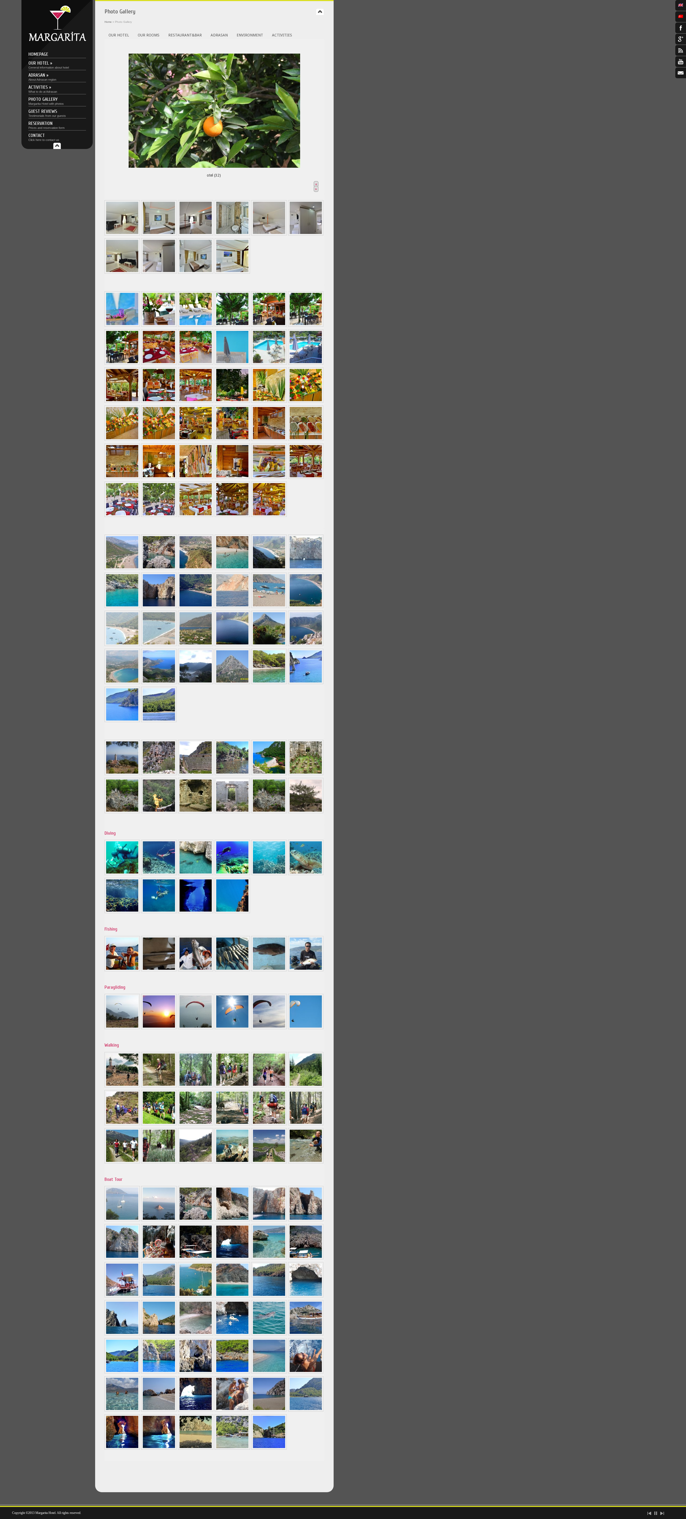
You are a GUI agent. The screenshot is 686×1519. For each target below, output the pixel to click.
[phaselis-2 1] (269, 812)
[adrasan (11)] (232, 606)
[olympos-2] (269, 774)
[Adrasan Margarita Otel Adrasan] (57, 40)
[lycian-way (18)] (305, 1162)
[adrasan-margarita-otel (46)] (195, 1410)
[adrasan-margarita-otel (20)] (195, 439)
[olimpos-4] (195, 812)
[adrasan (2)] (159, 568)
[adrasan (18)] (269, 645)
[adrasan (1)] (122, 568)
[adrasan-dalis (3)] (195, 874)
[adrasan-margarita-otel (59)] (195, 1448)
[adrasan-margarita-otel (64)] (159, 515)
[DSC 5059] (195, 325)
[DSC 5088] (195, 234)
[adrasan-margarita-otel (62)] (159, 721)
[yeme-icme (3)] (232, 363)
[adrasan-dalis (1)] (122, 874)
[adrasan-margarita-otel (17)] (305, 401)
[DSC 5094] (232, 234)
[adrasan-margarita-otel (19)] (159, 439)
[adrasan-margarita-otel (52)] (122, 912)
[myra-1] (159, 774)
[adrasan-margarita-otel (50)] (122, 1448)
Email (680, 73)
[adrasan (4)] (232, 568)
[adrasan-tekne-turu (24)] (195, 1334)
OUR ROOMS (148, 35)
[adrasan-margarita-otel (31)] (269, 439)
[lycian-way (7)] (122, 1124)
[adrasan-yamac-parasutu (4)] (232, 1028)
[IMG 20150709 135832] (159, 1258)
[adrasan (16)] (195, 645)
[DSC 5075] (159, 234)
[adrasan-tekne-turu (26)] (269, 1334)
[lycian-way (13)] (122, 1162)
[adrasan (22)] (195, 683)
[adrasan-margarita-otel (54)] (159, 912)
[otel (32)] (214, 109)
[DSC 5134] (122, 363)
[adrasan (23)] (232, 683)
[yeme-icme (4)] (269, 363)
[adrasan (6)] (305, 568)
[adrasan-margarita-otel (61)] (122, 721)
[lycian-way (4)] (232, 1086)
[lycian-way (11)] (269, 1124)
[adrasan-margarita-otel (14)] (195, 401)
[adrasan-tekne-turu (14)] (269, 1220)
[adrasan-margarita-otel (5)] (122, 401)
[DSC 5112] (159, 272)
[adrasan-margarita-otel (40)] (195, 1372)
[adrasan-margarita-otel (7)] (269, 683)
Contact (43, 137)
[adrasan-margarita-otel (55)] (305, 683)
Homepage (38, 54)
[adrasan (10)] (195, 606)
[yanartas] (159, 812)
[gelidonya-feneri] (122, 774)
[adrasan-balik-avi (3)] (195, 970)
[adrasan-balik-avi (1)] (122, 970)
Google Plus (680, 39)
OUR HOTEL (119, 35)
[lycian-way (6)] (305, 1086)
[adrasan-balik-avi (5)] (269, 970)
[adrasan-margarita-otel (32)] (305, 439)
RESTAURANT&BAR (185, 35)
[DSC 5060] (122, 325)
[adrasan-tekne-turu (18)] (269, 1258)
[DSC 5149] (159, 325)
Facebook (680, 28)
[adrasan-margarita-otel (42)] (269, 1372)
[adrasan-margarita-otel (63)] (269, 1448)
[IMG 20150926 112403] (269, 1296)
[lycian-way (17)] (269, 1162)
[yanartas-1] (305, 812)
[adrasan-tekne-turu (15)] (305, 1220)
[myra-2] (195, 774)
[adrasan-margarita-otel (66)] (232, 515)
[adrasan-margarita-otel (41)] (232, 1372)
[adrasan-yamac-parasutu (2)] (159, 1028)
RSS (680, 50)
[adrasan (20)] (122, 683)
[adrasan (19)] (305, 645)
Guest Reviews (47, 113)
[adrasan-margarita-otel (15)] (232, 401)
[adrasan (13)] (305, 606)
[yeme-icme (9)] (305, 363)
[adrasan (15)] (159, 645)
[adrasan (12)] (269, 606)
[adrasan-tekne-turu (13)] (232, 1220)
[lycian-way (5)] (269, 1086)
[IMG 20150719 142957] (122, 1296)
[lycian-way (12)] (305, 1124)
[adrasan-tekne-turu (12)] (195, 1220)
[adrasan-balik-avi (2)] (159, 970)
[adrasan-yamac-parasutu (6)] (305, 1028)
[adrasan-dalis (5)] (269, 874)
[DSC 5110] (305, 234)
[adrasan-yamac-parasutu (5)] (269, 1028)
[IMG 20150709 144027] (195, 1258)
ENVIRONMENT (250, 35)
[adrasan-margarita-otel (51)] (159, 1448)
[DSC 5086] (269, 234)
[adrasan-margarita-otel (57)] (122, 515)
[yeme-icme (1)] (159, 363)
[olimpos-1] (232, 774)
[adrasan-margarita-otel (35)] (195, 477)
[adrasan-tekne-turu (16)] (122, 1258)
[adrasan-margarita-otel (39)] (159, 1372)
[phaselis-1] (305, 774)
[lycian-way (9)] (195, 1124)
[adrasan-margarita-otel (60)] (232, 1448)
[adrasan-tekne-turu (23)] (159, 1334)
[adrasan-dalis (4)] (232, 874)
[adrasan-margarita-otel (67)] (269, 515)
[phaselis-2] (122, 812)
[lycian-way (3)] (195, 1086)
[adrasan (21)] (159, 683)
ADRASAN (219, 35)
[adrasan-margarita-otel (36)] (232, 477)
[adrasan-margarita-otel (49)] (305, 1410)
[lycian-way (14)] (159, 1162)
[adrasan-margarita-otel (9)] (305, 1334)
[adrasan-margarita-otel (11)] (122, 1372)
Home (108, 21)
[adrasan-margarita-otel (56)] (305, 477)
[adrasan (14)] (122, 645)
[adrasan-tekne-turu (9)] (122, 1220)
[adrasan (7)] (122, 606)
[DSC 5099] (122, 234)
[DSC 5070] (195, 272)
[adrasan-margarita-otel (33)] (122, 477)
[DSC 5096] (232, 272)
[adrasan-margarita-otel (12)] (159, 401)
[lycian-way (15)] (195, 1162)
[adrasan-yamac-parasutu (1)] (122, 1028)
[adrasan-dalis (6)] (305, 874)
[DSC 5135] (269, 325)
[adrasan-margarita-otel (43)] (305, 1372)
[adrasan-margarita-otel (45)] (159, 1410)
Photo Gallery (46, 100)
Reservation (46, 125)
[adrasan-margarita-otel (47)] (232, 1410)
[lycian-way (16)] (232, 1162)
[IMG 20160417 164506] (122, 1334)
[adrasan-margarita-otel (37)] (269, 477)
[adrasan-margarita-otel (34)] (159, 477)
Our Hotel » (48, 64)
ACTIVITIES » (42, 88)
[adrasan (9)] (159, 606)
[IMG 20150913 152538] (195, 1296)
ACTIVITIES (282, 35)
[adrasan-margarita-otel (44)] (122, 1410)
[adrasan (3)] (195, 568)
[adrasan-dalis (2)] (159, 874)
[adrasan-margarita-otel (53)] (232, 912)
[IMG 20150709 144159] (305, 1258)
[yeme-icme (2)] (195, 363)
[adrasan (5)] (269, 568)
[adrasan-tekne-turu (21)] (305, 1296)
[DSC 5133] (305, 325)
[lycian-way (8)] (159, 1124)
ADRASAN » (42, 76)
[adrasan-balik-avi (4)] (232, 970)
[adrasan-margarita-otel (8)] (195, 912)
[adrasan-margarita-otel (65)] (195, 515)
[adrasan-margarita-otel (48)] (269, 1410)
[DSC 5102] (122, 272)
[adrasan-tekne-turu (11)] (159, 1220)
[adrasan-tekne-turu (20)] (232, 1296)
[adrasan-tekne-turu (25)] (232, 1334)
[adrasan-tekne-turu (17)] (232, 1258)
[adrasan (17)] (232, 645)
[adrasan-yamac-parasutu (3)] (195, 1028)
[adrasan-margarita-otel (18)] (122, 439)
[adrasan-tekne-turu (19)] (159, 1296)
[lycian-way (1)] (122, 1086)
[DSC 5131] (232, 325)
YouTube (680, 61)
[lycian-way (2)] (159, 1086)
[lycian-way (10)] (232, 1124)
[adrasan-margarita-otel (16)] (269, 401)
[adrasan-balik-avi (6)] (305, 970)
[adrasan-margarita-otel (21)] (232, 439)
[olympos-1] (232, 812)
